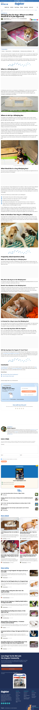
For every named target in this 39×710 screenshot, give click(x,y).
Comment (3, 444)
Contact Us (25, 692)
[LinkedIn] (36, 19)
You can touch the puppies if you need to (11, 353)
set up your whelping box (17, 368)
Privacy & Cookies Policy (20, 399)
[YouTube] (6, 4)
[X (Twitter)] (4, 4)
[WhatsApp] (33, 19)
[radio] (16, 408)
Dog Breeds (26, 7)
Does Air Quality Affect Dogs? (8, 376)
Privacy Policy (15, 672)
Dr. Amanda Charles (23, 18)
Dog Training (17, 7)
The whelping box (4, 367)
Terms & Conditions (13, 399)
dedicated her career (34, 429)
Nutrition (11, 7)
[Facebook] (1, 4)
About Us (25, 694)
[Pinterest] (7, 4)
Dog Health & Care (4, 13)
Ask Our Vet (31, 7)
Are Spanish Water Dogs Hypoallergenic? (10, 374)
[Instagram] (3, 4)
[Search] (37, 7)
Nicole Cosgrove (7, 18)
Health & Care (7, 7)
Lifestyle (21, 7)
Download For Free (20, 486)
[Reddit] (30, 19)
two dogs (16, 431)
